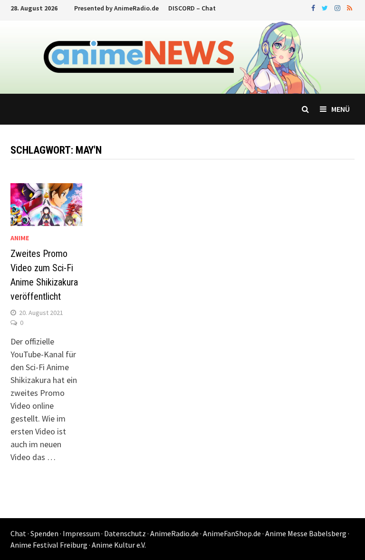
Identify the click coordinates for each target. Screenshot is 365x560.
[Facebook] (314, 7)
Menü (340, 109)
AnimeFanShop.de (232, 533)
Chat (18, 533)
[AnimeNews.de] (182, 56)
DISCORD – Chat (192, 8)
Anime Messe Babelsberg (305, 533)
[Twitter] (325, 7)
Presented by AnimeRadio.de (116, 8)
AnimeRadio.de (174, 533)
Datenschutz (125, 533)
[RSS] (350, 7)
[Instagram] (338, 7)
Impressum (81, 533)
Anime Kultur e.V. (119, 545)
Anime (19, 238)
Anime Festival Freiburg (48, 545)
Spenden (44, 533)
